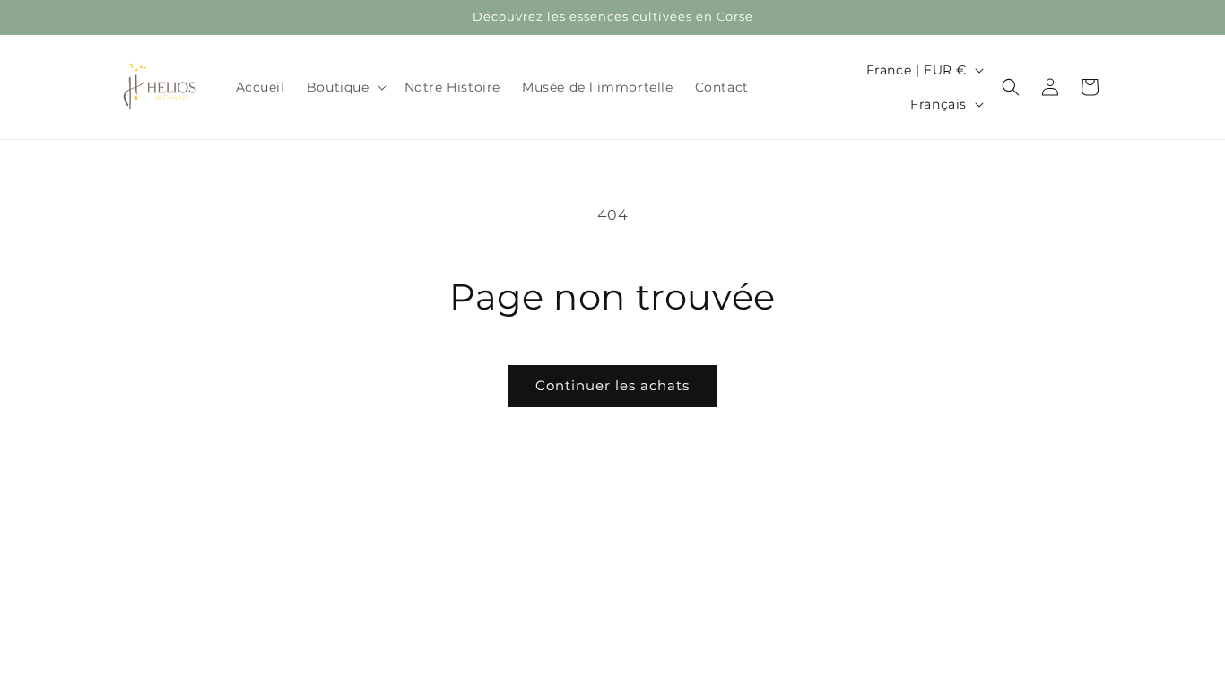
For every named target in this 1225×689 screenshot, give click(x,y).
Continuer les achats (612, 385)
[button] (345, 87)
